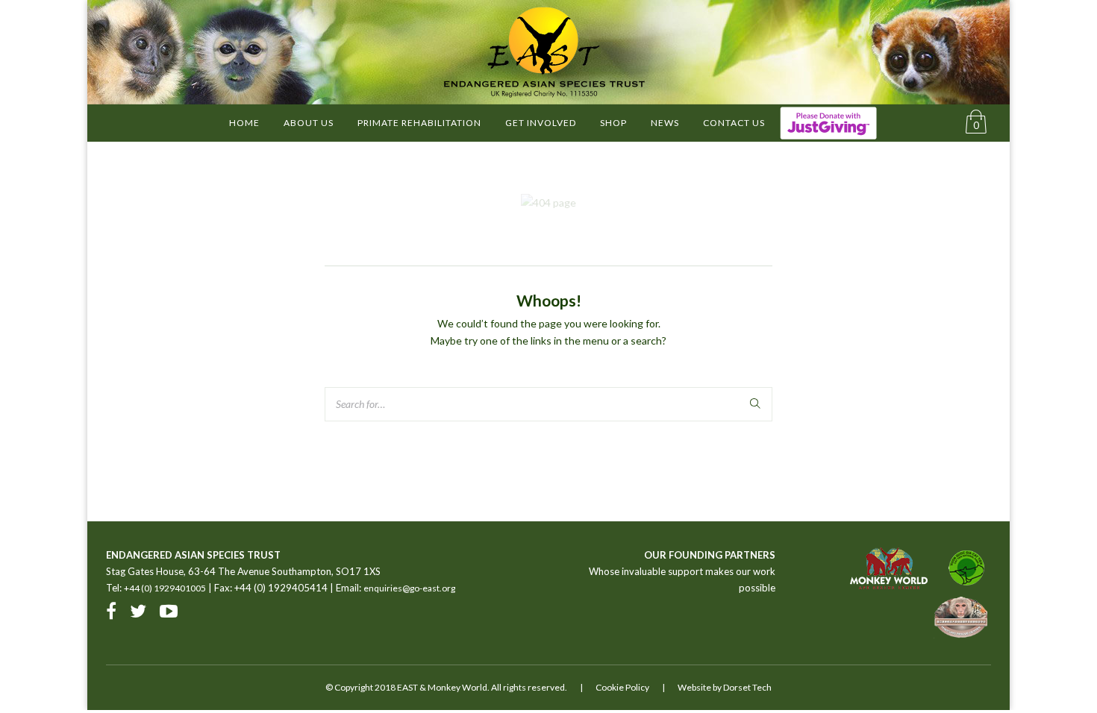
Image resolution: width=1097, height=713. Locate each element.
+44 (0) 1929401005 (165, 588)
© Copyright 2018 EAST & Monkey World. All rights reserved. (446, 687)
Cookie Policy (622, 687)
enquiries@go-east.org (409, 588)
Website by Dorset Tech (725, 687)
